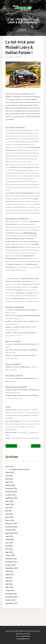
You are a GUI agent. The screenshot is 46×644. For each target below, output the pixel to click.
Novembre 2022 (11, 597)
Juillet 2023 (9, 575)
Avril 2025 (9, 514)
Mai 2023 (8, 581)
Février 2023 (9, 591)
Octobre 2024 (10, 530)
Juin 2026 (9, 476)
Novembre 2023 (11, 562)
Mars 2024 (9, 552)
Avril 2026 (9, 479)
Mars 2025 (9, 517)
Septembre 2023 (11, 568)
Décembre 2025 (11, 489)
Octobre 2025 (10, 495)
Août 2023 (9, 571)
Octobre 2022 (10, 600)
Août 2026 (9, 466)
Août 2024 (9, 536)
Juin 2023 (9, 578)
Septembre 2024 (11, 533)
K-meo (28, 633)
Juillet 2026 (9, 473)
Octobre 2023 (10, 565)
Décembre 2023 (11, 559)
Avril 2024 (9, 549)
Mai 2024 (8, 546)
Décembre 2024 (11, 524)
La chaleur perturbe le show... (19, 469)
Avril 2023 (9, 584)
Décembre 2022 (11, 594)
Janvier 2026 (10, 485)
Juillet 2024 (9, 540)
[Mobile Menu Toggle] (4, 8)
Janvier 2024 (10, 555)
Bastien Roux (26, 636)
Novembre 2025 (11, 492)
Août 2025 (9, 501)
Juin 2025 (9, 508)
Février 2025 (9, 520)
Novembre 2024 (11, 527)
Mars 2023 (9, 587)
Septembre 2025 (11, 498)
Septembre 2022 (11, 603)
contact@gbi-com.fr (23, 639)
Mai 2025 (8, 511)
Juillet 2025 (9, 504)
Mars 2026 (9, 482)
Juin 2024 (9, 543)
